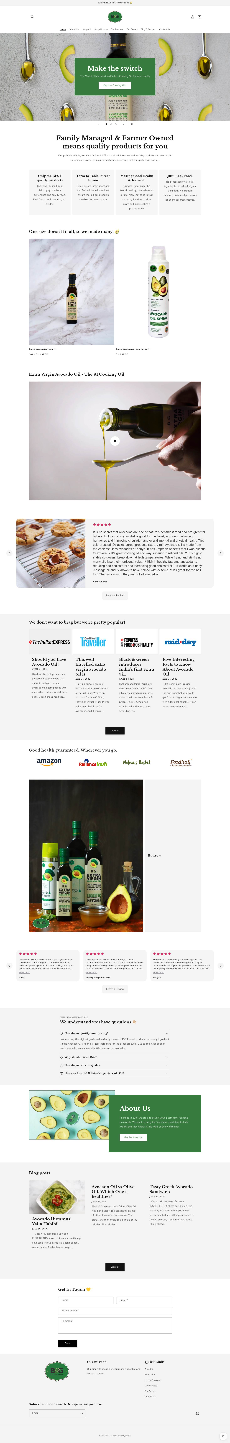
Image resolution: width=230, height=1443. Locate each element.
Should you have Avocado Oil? (49, 662)
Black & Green (110, 1436)
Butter (153, 855)
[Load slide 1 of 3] (106, 124)
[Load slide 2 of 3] (111, 124)
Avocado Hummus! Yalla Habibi (52, 1221)
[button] (32, 16)
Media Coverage (153, 1380)
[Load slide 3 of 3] (115, 124)
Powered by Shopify (123, 1436)
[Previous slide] (98, 124)
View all (115, 731)
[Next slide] (123, 124)
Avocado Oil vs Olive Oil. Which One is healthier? (113, 1192)
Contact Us (150, 1397)
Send (68, 1343)
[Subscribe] (81, 1413)
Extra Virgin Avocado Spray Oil (133, 349)
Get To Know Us (133, 1137)
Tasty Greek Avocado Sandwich (171, 1189)
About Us (149, 1369)
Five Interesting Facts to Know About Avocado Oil (179, 666)
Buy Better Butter (115, 89)
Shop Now (150, 1375)
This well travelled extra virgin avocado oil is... (91, 666)
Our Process (151, 1386)
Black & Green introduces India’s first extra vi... (136, 666)
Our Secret (150, 1391)
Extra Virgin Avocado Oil (43, 349)
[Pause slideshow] (131, 124)
